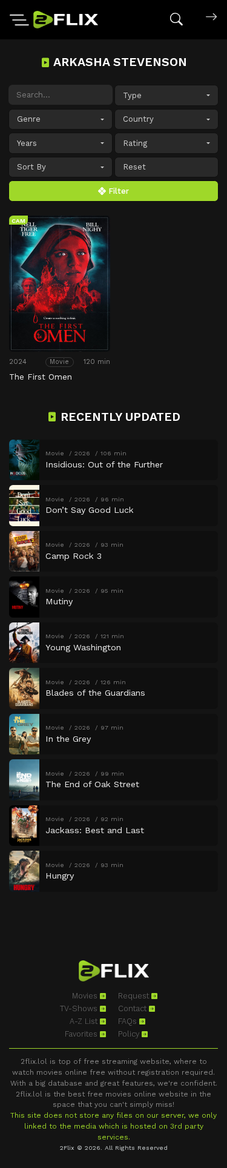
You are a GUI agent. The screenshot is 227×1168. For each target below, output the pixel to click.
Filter (117, 191)
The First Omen (40, 376)
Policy (130, 1033)
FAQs (128, 1021)
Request (134, 995)
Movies (86, 995)
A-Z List (85, 1021)
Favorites (82, 1033)
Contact (133, 1008)
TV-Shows (80, 1008)
